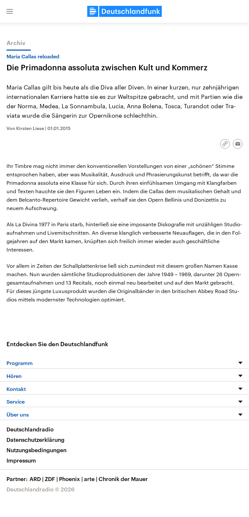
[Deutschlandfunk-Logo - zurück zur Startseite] (124, 11)
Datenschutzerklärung (35, 439)
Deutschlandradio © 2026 (40, 489)
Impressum (21, 460)
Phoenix (71, 479)
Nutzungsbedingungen (36, 450)
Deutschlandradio (29, 429)
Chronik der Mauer (123, 479)
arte (90, 479)
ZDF (51, 479)
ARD (36, 479)
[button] (9, 11)
